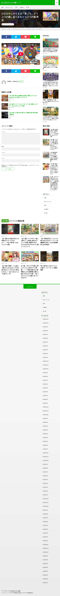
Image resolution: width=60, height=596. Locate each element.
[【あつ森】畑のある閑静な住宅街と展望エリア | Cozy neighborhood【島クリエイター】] (5, 98)
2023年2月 (45, 445)
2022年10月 (45, 460)
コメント (4, 131)
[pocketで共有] (25, 37)
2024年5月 (45, 388)
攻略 (3, 7)
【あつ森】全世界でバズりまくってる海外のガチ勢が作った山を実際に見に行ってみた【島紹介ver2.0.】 (50, 50)
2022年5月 (45, 479)
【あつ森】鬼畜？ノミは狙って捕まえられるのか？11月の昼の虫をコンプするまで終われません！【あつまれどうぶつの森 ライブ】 (10, 270)
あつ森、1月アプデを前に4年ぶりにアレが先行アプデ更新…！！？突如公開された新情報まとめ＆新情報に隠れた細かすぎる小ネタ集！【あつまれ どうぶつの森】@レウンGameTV (30, 272)
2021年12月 (45, 498)
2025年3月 (45, 349)
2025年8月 (45, 330)
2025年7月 (45, 334)
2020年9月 (45, 556)
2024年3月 (45, 395)
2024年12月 (45, 361)
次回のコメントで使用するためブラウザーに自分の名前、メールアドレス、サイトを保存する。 (20, 166)
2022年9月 (45, 464)
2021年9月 (45, 510)
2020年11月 (45, 548)
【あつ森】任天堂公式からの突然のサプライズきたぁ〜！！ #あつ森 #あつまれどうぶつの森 (10, 241)
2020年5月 (45, 571)
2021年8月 (45, 514)
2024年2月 (45, 399)
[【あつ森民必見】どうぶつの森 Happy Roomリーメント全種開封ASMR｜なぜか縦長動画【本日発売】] (46, 155)
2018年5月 (45, 582)
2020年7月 (45, 563)
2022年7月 (45, 472)
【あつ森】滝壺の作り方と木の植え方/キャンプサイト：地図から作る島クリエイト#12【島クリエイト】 (50, 118)
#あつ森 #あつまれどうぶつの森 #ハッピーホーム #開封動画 (48, 268)
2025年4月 (45, 346)
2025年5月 (45, 342)
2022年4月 (45, 483)
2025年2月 (45, 353)
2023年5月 (45, 433)
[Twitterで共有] (16, 37)
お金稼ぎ (22, 7)
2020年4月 (45, 575)
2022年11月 (45, 456)
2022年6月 (45, 475)
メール (3, 152)
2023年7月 (45, 426)
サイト (3, 158)
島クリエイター (9, 7)
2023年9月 (45, 418)
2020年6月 (45, 567)
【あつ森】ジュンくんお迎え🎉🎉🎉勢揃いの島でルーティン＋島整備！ (50, 67)
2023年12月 (45, 407)
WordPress (30, 592)
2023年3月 (45, 441)
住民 (16, 7)
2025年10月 (45, 323)
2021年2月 (45, 536)
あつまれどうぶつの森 (15, 590)
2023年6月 (45, 430)
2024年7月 (45, 380)
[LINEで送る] (35, 37)
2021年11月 (45, 502)
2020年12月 (45, 544)
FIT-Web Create (17, 592)
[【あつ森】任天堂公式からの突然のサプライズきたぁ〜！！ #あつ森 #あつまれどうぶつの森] (46, 132)
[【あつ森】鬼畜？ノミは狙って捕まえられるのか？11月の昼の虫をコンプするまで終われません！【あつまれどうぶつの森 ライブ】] (46, 166)
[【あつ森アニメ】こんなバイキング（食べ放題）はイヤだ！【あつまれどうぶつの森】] (5, 106)
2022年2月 (45, 491)
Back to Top (30, 286)
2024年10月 (45, 368)
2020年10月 (45, 552)
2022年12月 (45, 452)
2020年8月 (45, 559)
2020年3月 (45, 578)
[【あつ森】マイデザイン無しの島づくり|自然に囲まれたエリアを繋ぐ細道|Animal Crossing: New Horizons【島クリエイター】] (46, 142)
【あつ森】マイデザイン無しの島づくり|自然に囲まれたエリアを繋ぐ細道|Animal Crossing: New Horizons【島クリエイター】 (30, 242)
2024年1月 (45, 403)
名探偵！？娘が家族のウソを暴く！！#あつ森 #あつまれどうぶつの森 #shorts (50, 101)
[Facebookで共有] (6, 37)
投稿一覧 (20, 81)
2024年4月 (45, 391)
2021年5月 (45, 525)
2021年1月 (45, 540)
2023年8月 (45, 422)
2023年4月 (45, 437)
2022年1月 (45, 494)
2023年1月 (45, 449)
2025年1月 (45, 357)
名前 (3, 146)
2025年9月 (45, 326)
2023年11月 (45, 410)
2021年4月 (45, 529)
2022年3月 (45, 487)
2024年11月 (45, 365)
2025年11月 (45, 319)
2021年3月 (45, 533)
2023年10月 (45, 414)
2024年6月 (45, 384)
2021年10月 (45, 506)
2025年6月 (45, 338)
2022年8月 (45, 468)
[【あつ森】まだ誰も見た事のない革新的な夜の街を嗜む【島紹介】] (5, 115)
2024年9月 (45, 372)
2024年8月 (45, 376)
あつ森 (27, 7)
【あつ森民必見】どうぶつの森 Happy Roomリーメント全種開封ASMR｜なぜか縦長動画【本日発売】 (54, 157)
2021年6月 (45, 521)
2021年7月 (45, 517)
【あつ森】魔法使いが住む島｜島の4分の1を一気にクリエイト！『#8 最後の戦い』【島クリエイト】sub (50, 84)
